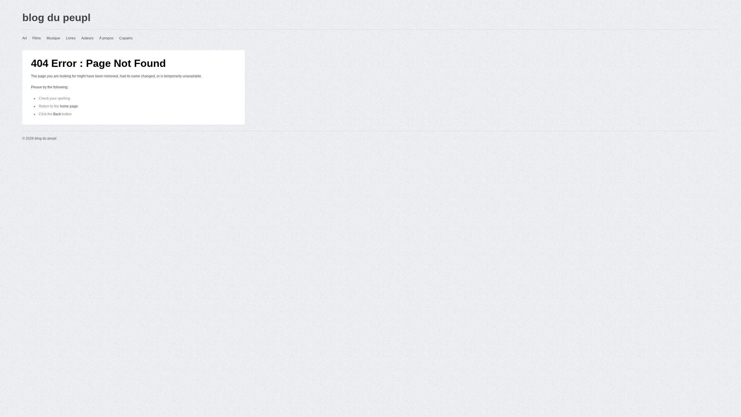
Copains (126, 38)
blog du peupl (56, 17)
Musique (53, 38)
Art (24, 38)
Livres (71, 38)
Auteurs (87, 38)
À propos (106, 38)
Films (36, 38)
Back (57, 114)
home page (69, 106)
